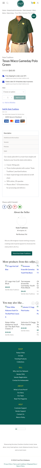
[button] (8, 102)
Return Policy (20, 417)
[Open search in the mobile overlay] (7, 3)
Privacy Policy (8, 464)
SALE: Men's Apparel (10, 114)
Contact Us (20, 414)
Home (4, 10)
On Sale (20, 356)
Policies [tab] (6, 146)
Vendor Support (20, 411)
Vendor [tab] (6, 142)
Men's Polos (10, 13)
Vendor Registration (20, 377)
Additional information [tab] (11, 137)
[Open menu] (3, 3)
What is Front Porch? (20, 389)
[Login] (38, 3)
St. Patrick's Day (20, 114)
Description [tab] (7, 133)
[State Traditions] (22, 221)
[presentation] (33, 262)
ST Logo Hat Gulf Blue (12, 282)
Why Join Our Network (20, 371)
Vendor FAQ (20, 374)
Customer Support (20, 408)
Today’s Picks (20, 352)
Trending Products (20, 359)
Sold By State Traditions (10, 109)
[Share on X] (9, 207)
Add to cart (20, 97)
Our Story (20, 392)
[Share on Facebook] (4, 207)
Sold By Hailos (9, 335)
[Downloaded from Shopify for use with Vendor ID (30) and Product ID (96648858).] (20, 34)
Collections (20, 362)
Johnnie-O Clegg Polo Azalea (28, 323)
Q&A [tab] (5, 151)
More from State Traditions (22, 253)
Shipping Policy (31, 464)
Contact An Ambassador (20, 380)
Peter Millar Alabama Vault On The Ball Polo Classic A (12, 325)
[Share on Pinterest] (15, 207)
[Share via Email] (20, 207)
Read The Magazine (20, 399)
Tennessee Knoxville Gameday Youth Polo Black (28, 284)
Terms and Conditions (19, 464)
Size (3, 88)
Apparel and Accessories (14, 10)
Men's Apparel (27, 10)
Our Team (20, 396)
